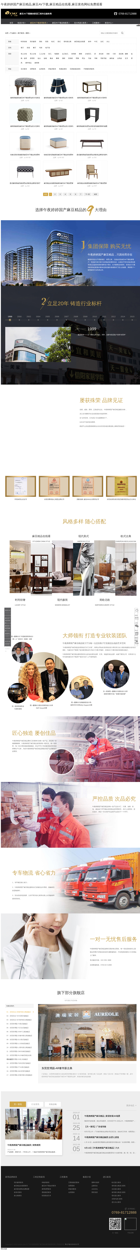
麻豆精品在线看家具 (21, 1186)
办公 (108, 41)
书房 (40, 48)
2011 (104, 316)
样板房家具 (52, 69)
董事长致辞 (95, 1182)
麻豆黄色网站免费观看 (21, 1189)
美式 (59, 41)
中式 (95, 41)
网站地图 (4, 1249)
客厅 (22, 48)
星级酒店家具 (46, 1192)
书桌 (89, 58)
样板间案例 (72, 1189)
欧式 (52, 41)
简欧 (40, 41)
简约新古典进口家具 (118, 1186)
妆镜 (45, 58)
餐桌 (51, 58)
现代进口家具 (116, 1195)
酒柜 (63, 58)
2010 (94, 316)
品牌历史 (95, 1186)
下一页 (87, 194)
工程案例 (95, 23)
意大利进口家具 (80, 23)
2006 (57, 316)
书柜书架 (103, 58)
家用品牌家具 (11, 1177)
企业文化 (95, 1189)
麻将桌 (112, 58)
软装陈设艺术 (46, 1195)
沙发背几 (88, 54)
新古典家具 (18, 1195)
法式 (101, 41)
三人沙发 (42, 54)
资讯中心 (108, 23)
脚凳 (27, 33)
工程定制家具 (39, 1177)
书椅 (95, 58)
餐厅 (34, 48)
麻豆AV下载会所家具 (49, 1186)
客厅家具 (21, 33)
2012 (113, 316)
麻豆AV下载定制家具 (60, 23)
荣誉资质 (95, 1192)
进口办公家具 (116, 1202)
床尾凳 (32, 58)
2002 (29, 316)
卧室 (28, 48)
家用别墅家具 (46, 1189)
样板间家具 (45, 1182)
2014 (123, 316)
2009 (85, 316)
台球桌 (119, 58)
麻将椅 (37, 63)
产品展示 (13, 33)
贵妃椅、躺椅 (123, 54)
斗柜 (114, 54)
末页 (95, 194)
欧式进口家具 (116, 1182)
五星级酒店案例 (73, 1182)
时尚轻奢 (24, 41)
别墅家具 (33, 69)
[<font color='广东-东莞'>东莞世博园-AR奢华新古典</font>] (87, 1032)
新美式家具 (18, 1192)
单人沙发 (24, 54)
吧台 (83, 58)
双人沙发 (33, 54)
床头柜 (101, 54)
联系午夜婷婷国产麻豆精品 (22, 28)
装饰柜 (70, 58)
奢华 (89, 41)
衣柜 (108, 54)
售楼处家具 (63, 69)
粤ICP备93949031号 (72, 1244)
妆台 (39, 58)
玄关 (126, 58)
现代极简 (33, 41)
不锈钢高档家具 (89, 69)
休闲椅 (73, 54)
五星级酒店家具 (75, 69)
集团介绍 (21, 23)
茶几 (49, 54)
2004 (38, 316)
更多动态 (131, 1105)
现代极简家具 (18, 1182)
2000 (19, 316)
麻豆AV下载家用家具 (38, 23)
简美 (46, 41)
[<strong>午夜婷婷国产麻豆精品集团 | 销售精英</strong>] (33, 1132)
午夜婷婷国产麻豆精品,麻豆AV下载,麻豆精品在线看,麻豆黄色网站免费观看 (51, 4)
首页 (11, 23)
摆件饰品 (28, 63)
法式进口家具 (116, 1189)
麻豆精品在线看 (79, 41)
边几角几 (65, 54)
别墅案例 (71, 1186)
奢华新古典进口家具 (118, 1192)
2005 (47, 316)
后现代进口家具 (117, 1199)
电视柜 (56, 54)
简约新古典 (67, 41)
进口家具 (107, 1177)
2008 (76, 316)
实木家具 (24, 69)
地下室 (47, 48)
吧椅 (77, 58)
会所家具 (42, 69)
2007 (66, 316)
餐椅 (57, 58)
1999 (10, 316)
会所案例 (71, 1192)
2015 (132, 316)
